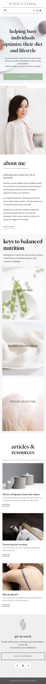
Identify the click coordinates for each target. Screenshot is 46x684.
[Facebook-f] (17, 665)
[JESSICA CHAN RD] (23, 3)
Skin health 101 (10, 594)
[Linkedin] (23, 665)
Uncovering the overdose (14, 544)
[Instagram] (28, 665)
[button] (23, 76)
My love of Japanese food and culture (21, 494)
